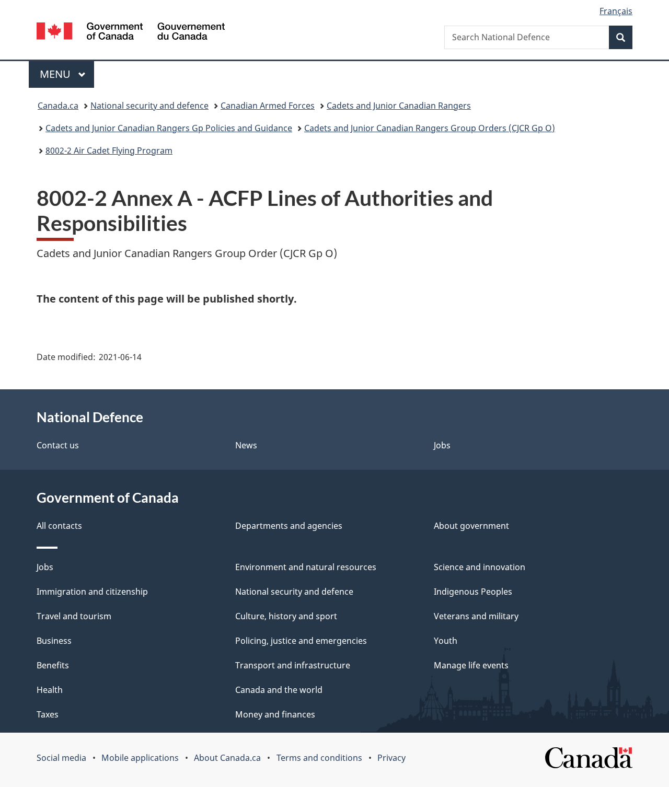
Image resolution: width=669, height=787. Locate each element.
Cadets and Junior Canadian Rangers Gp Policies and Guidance (168, 128)
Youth (445, 640)
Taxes (48, 714)
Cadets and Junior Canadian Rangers (399, 105)
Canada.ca (58, 105)
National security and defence (149, 105)
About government (471, 525)
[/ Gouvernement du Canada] (131, 32)
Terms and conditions (319, 757)
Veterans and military (476, 616)
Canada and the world (278, 690)
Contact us (58, 445)
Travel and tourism (74, 616)
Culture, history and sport (286, 616)
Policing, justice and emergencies (301, 640)
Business (54, 640)
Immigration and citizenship (92, 591)
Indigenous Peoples (473, 591)
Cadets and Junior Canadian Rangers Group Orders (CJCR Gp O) (429, 128)
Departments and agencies (288, 525)
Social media (61, 757)
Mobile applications (140, 757)
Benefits (53, 665)
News (246, 445)
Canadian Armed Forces (268, 105)
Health (50, 690)
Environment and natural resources (305, 567)
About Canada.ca (227, 757)
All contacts (59, 525)
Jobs (442, 445)
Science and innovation (479, 567)
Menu (56, 74)
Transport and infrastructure (292, 665)
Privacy (391, 757)
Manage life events (471, 665)
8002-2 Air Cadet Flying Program (108, 150)
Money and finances (275, 714)
